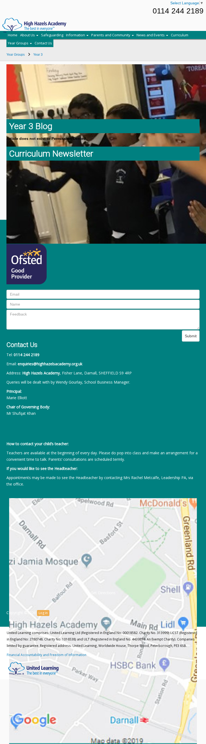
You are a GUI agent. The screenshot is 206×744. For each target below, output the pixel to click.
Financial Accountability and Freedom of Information (46, 655)
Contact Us (43, 43)
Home (12, 35)
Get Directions (103, 592)
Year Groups (18, 43)
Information (76, 35)
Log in (43, 613)
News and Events (151, 35)
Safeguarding (52, 35)
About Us (28, 35)
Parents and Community (111, 35)
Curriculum (179, 35)
